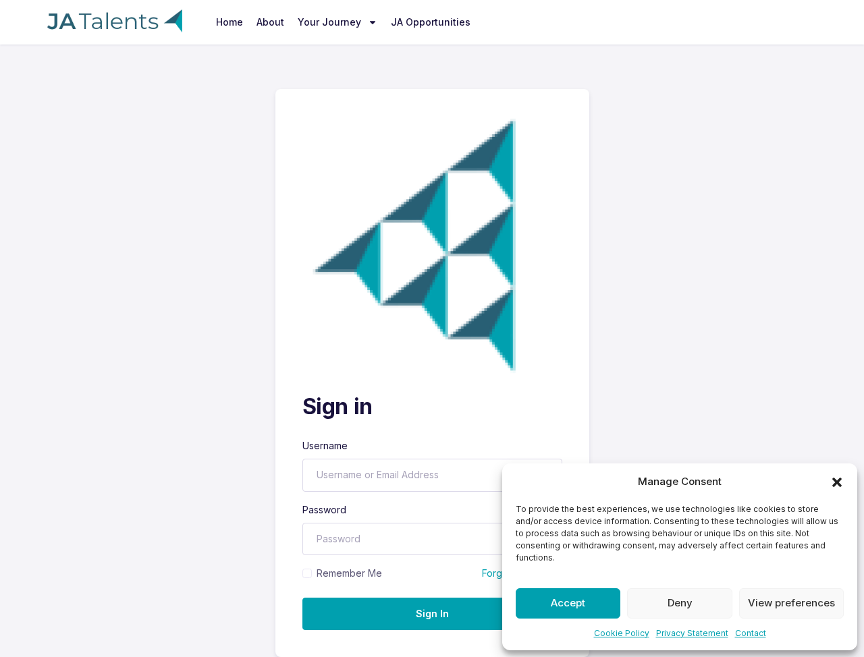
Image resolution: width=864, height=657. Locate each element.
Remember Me (349, 573)
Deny (680, 602)
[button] (837, 481)
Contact (750, 633)
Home (229, 22)
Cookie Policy (621, 633)
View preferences (791, 602)
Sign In (432, 613)
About (270, 22)
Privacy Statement (692, 633)
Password (324, 509)
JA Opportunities (430, 22)
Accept (568, 602)
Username (325, 445)
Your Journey (329, 22)
